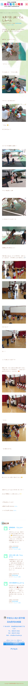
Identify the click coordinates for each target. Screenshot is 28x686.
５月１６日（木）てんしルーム (16, 556)
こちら (15, 506)
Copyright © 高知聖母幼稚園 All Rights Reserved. (14, 683)
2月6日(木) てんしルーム (16, 528)
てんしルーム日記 (7, 12)
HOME (1, 12)
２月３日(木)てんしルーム (16, 583)
